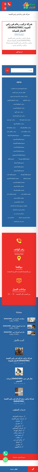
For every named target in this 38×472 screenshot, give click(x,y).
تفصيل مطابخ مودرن (19, 202)
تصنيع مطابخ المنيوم (19, 166)
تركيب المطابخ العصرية (18, 108)
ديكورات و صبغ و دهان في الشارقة (19, 206)
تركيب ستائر (18, 433)
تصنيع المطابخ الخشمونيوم (18, 155)
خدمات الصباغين (18, 428)
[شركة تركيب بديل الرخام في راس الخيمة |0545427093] (19, 392)
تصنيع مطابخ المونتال (19, 170)
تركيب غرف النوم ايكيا (25, 120)
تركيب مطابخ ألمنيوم (19, 123)
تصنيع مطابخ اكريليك (19, 163)
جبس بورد (18, 426)
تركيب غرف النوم (19, 112)
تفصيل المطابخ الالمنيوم (13, 178)
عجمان (18, 421)
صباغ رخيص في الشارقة (19, 209)
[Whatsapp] (5, 459)
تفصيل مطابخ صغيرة (19, 198)
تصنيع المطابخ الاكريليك (13, 135)
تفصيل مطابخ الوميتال (19, 190)
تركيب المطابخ (26, 100)
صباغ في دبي (11, 217)
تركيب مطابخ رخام (11, 131)
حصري (18, 423)
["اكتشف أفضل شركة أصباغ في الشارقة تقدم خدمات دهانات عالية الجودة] (29, 5)
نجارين (18, 444)
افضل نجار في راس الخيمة (18, 92)
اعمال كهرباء (18, 430)
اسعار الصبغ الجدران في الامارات (19, 88)
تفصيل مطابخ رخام (11, 194)
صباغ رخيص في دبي (19, 213)
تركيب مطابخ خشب (25, 131)
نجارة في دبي (18, 440)
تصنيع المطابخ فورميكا (24, 159)
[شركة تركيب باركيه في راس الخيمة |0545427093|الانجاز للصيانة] (19, 351)
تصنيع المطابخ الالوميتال (19, 143)
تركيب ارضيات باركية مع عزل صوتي (18, 96)
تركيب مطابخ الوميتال (25, 127)
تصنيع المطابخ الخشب (18, 147)
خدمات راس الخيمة (18, 419)
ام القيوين (18, 447)
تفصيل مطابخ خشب (25, 194)
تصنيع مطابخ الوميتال (26, 174)
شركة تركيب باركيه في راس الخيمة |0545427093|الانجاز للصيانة (19, 359)
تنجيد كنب (18, 435)
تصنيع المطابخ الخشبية (18, 151)
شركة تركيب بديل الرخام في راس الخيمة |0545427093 (19, 400)
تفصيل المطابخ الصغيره (19, 182)
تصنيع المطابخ (26, 135)
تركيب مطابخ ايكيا (11, 127)
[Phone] (5, 453)
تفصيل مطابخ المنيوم (19, 186)
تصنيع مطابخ (11, 159)
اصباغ (18, 442)
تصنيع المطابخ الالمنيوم (18, 139)
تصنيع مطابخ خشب (11, 174)
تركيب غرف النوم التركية (19, 116)
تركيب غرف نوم (11, 120)
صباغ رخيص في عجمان (24, 217)
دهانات (18, 437)
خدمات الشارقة (18, 416)
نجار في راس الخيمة (19, 221)
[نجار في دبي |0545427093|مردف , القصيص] (19, 371)
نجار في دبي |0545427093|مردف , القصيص (19, 379)
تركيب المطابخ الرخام (19, 104)
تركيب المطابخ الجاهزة (13, 100)
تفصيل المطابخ (27, 178)
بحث (7, 70)
